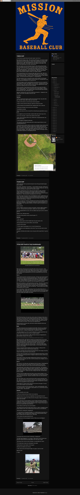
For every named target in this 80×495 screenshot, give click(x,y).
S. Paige (58, 137)
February (56, 105)
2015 (54, 120)
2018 (54, 115)
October (55, 85)
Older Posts (45, 482)
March (55, 103)
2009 (54, 130)
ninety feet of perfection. (55, 56)
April (55, 102)
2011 (54, 126)
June (55, 99)
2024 (54, 82)
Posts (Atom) (35, 485)
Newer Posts (19, 482)
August (55, 88)
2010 (54, 128)
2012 (54, 125)
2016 (54, 118)
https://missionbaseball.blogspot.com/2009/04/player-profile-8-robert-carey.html (30, 337)
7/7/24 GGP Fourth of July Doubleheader (29, 244)
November (56, 84)
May (55, 100)
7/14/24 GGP (20, 182)
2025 (54, 81)
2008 (54, 131)
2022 (54, 109)
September (56, 87)
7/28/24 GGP (20, 56)
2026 (54, 79)
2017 (54, 117)
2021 (54, 110)
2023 (54, 107)
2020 (54, 112)
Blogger (46, 492)
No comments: (30, 175)
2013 (54, 123)
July (55, 90)
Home (32, 482)
